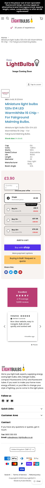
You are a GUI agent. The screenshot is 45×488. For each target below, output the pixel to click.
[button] (5, 326)
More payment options (22, 253)
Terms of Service (20, 475)
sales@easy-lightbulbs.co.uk (20, 437)
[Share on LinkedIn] (15, 272)
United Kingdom (21, 449)
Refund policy (34, 475)
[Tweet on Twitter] (11, 272)
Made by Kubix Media (22, 481)
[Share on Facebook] (6, 272)
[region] (22, 326)
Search (7, 475)
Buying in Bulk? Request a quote (22, 259)
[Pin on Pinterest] (20, 272)
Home (4, 38)
